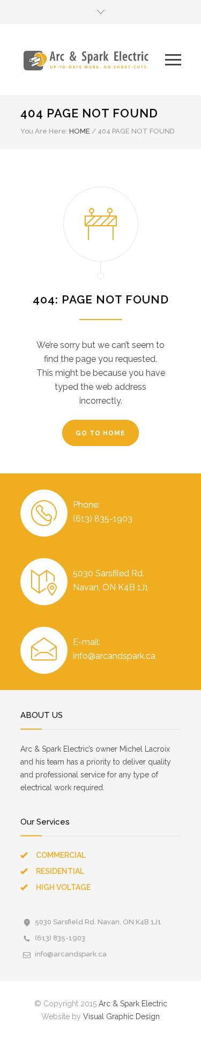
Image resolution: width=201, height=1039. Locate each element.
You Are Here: (44, 131)
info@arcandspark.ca (71, 954)
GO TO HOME (100, 433)
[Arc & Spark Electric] (92, 59)
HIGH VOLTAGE (63, 887)
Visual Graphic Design (121, 1016)
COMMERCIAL (61, 855)
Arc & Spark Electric (133, 1003)
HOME (79, 131)
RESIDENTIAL (60, 871)
